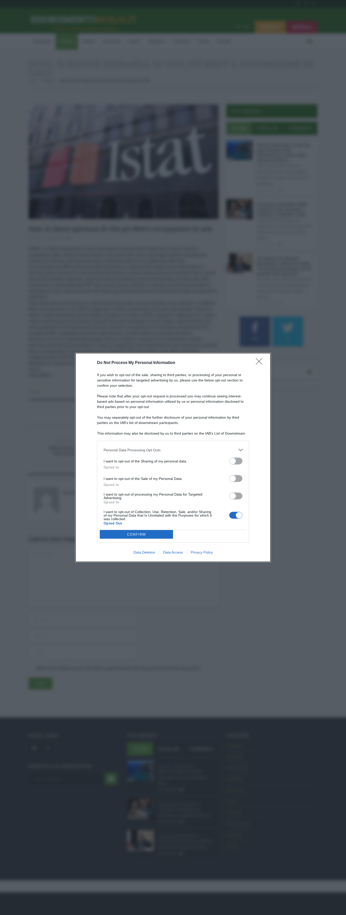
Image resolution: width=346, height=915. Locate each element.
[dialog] (173, 457)
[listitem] (173, 450)
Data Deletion (144, 552)
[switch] (235, 461)
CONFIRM (136, 534)
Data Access (173, 552)
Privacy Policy (202, 552)
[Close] (260, 363)
